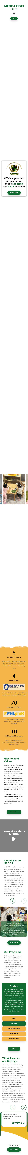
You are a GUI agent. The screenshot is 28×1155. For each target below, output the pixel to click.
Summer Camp (14, 1039)
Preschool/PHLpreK (14, 1028)
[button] (14, 13)
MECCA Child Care (14, 7)
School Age (14, 1034)
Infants (14, 1018)
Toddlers (14, 1023)
